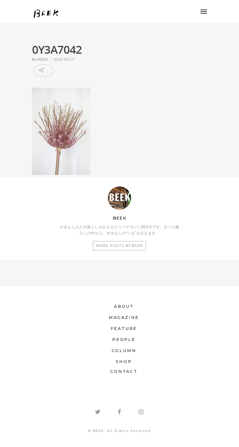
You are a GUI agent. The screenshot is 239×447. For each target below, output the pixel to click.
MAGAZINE (124, 317)
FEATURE (124, 328)
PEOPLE (124, 339)
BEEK (43, 60)
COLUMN (124, 350)
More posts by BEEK (119, 245)
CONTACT (124, 371)
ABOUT (124, 306)
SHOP (124, 361)
